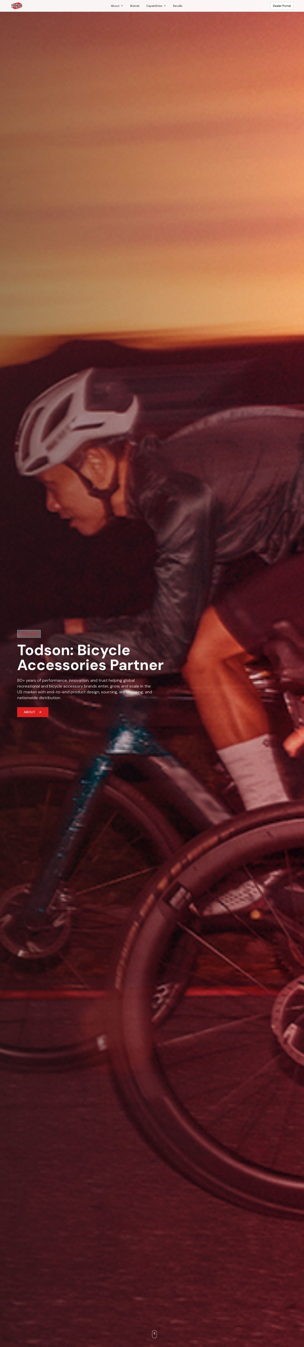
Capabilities (154, 6)
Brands (135, 6)
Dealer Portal (282, 6)
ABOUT (29, 712)
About (115, 6)
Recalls (177, 6)
